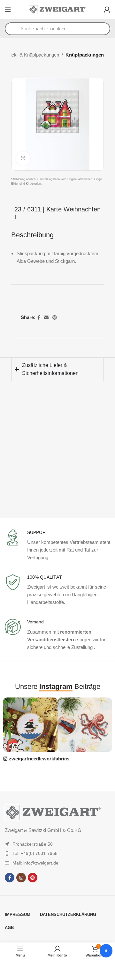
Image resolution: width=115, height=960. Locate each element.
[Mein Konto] (107, 9)
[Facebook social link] (38, 317)
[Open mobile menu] (8, 9)
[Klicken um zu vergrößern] (23, 158)
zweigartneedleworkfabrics (39, 758)
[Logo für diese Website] (57, 9)
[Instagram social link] (21, 877)
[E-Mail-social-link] (46, 317)
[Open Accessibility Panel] (106, 950)
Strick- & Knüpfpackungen (31, 54)
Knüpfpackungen (84, 54)
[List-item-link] (57, 844)
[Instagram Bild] (30, 724)
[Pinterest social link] (54, 317)
